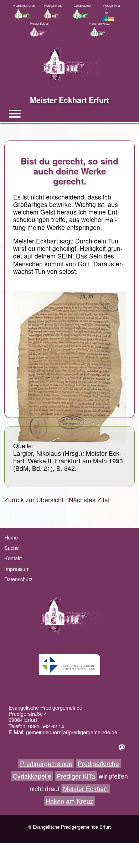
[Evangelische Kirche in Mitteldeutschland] (69, 665)
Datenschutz (18, 579)
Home (11, 537)
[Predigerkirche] (53, 14)
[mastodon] (123, 747)
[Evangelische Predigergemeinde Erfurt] (24, 14)
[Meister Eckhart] (39, 32)
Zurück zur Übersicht (33, 499)
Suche (11, 547)
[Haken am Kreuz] (99, 32)
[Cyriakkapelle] (82, 14)
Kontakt (13, 558)
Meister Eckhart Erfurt (69, 99)
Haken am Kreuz (69, 801)
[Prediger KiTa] (111, 14)
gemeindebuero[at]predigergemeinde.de (71, 732)
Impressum (17, 568)
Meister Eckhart (85, 788)
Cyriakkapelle (32, 775)
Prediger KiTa (76, 775)
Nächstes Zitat (89, 499)
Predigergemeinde (46, 763)
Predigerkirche (98, 763)
